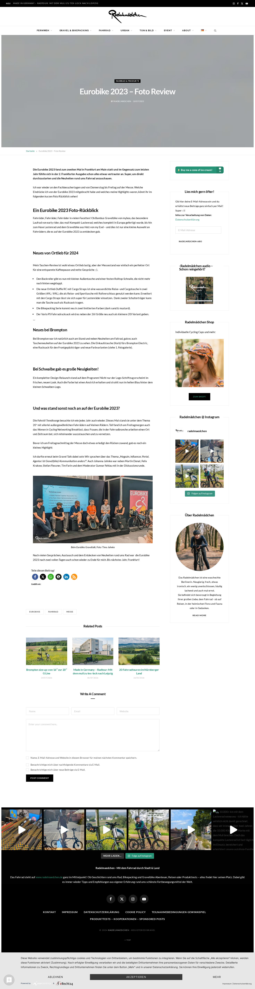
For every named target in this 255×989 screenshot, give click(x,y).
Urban (125, 30)
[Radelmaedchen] (127, 16)
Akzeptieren (136, 977)
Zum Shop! (199, 396)
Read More (200, 615)
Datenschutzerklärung (187, 219)
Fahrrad (104, 30)
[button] (35, 577)
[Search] (214, 30)
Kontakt (49, 912)
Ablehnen (55, 977)
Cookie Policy (135, 912)
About (186, 30)
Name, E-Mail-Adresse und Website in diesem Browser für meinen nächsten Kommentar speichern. (84, 757)
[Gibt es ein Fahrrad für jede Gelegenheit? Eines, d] (212, 476)
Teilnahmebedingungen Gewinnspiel (179, 912)
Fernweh (43, 30)
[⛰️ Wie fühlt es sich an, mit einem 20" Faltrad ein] (187, 476)
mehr (217, 977)
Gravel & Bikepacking (74, 30)
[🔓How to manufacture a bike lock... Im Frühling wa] (187, 451)
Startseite (30, 151)
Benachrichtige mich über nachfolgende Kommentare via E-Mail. (65, 764)
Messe (69, 612)
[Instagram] (133, 899)
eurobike (34, 612)
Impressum (70, 912)
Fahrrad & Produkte (127, 81)
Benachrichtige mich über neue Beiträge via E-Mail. (58, 769)
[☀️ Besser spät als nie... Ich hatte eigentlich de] (212, 451)
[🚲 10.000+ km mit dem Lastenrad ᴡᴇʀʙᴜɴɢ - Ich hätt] (233, 829)
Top (128, 940)
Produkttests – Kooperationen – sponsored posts (127, 919)
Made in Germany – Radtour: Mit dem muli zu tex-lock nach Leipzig (55, 3)
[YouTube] (144, 899)
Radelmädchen (122, 101)
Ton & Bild (147, 30)
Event (168, 30)
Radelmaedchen (118, 930)
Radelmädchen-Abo (190, 241)
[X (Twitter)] (122, 899)
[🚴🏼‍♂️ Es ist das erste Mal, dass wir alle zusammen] (191, 829)
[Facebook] (111, 899)
